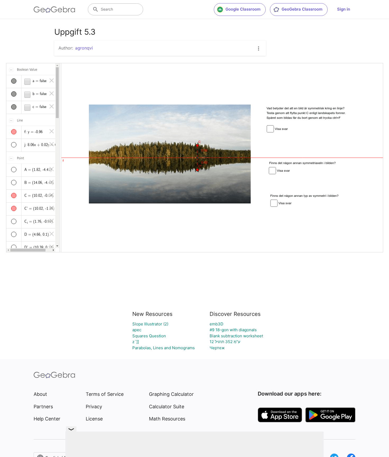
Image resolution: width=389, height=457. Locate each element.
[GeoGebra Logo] (54, 9)
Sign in (343, 9)
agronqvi (84, 48)
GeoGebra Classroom (302, 9)
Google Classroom (242, 9)
